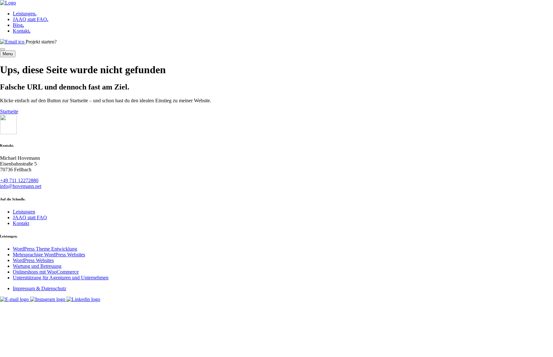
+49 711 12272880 (19, 180)
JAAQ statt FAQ (30, 19)
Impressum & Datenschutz (39, 288)
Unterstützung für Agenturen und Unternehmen (60, 277)
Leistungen (24, 13)
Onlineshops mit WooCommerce (46, 272)
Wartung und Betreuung (37, 266)
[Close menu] (2, 49)
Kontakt (21, 31)
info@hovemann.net (20, 186)
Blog (18, 25)
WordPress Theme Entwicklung (45, 249)
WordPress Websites (33, 260)
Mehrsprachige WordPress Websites (49, 254)
